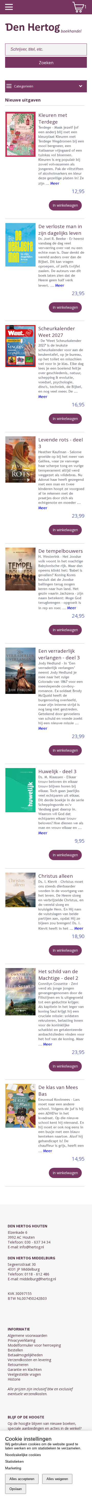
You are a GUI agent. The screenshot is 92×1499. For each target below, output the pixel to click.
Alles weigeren (57, 1479)
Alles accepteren (21, 1479)
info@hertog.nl (32, 1247)
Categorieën (23, 86)
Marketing (13, 1468)
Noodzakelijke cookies (23, 1455)
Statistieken (14, 1461)
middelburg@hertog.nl (38, 1278)
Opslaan (15, 1489)
